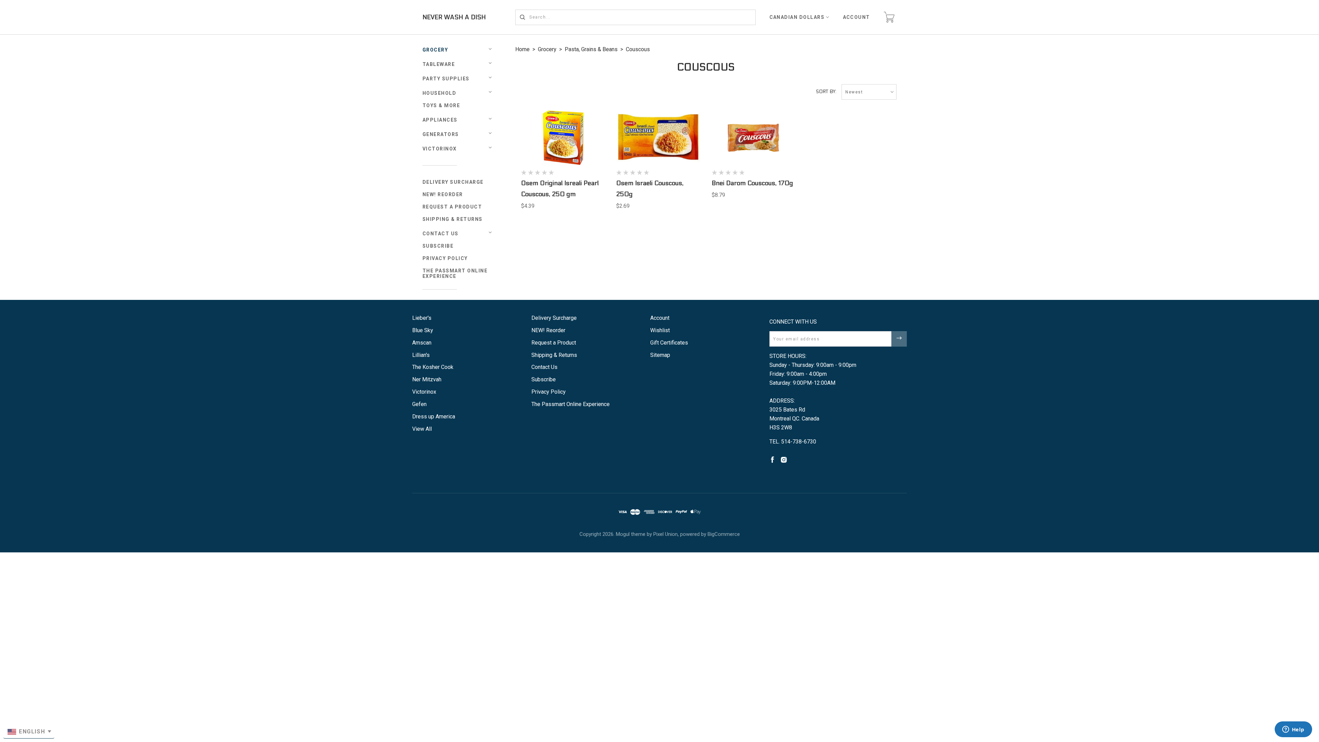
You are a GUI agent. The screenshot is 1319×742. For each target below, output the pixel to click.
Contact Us (440, 233)
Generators (440, 134)
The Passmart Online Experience (455, 273)
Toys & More (441, 105)
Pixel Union (665, 534)
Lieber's (421, 318)
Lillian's (421, 355)
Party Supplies (446, 78)
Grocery (435, 50)
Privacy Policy (445, 258)
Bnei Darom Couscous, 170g (752, 183)
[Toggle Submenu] (490, 232)
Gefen (419, 404)
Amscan (421, 342)
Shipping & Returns (452, 219)
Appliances (440, 120)
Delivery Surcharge (453, 182)
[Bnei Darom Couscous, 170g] (754, 138)
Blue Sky (422, 330)
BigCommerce (724, 534)
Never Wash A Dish (454, 17)
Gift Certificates (669, 342)
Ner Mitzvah (426, 379)
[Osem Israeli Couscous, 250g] (658, 138)
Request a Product (452, 207)
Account (856, 17)
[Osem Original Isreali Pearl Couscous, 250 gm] (563, 138)
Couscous (638, 49)
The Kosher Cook (432, 367)
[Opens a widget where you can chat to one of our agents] (1293, 730)
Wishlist (660, 330)
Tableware (438, 64)
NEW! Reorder (442, 194)
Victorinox (439, 148)
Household (439, 93)
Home (522, 49)
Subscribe (438, 246)
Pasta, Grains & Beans (591, 49)
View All (422, 429)
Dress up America (433, 416)
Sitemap (660, 355)
